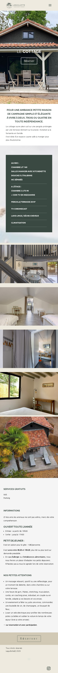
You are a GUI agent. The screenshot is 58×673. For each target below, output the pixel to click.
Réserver (29, 61)
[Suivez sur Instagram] (48, 668)
